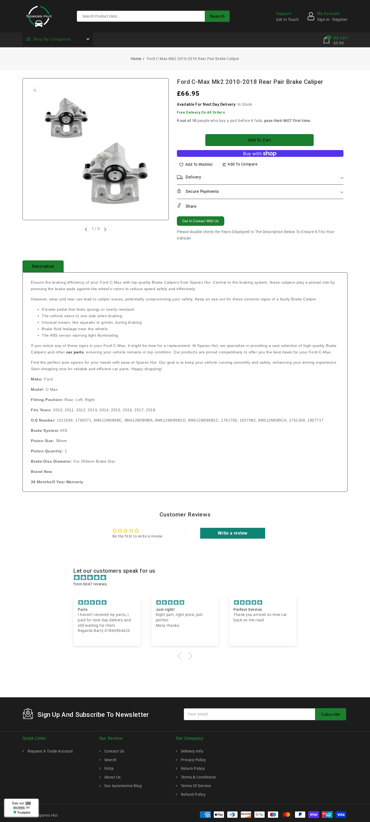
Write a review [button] (233, 533)
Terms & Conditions (198, 777)
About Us (112, 777)
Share (190, 206)
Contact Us (113, 751)
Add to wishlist (199, 164)
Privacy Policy (193, 760)
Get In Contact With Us (200, 221)
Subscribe (330, 714)
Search (110, 760)
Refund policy (193, 794)
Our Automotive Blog (122, 786)
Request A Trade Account (50, 751)
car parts (75, 352)
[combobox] (153, 16)
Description (43, 266)
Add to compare (242, 164)
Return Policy (192, 768)
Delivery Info (191, 751)
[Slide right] (105, 229)
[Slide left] (86, 229)
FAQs (108, 768)
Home (136, 59)
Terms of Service (195, 786)
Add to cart (259, 140)
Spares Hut (48, 815)
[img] (187, 577)
